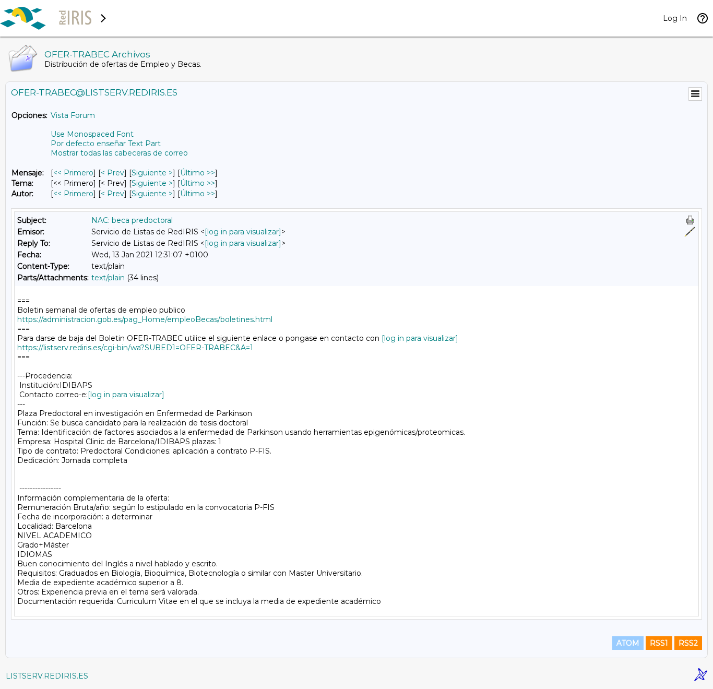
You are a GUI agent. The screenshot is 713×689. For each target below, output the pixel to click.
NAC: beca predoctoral (132, 220)
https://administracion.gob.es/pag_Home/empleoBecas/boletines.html (144, 319)
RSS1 (659, 643)
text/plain (108, 277)
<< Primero (73, 172)
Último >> (197, 172)
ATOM (627, 643)
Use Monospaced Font (92, 134)
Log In (675, 18)
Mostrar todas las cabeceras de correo (119, 153)
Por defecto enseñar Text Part (106, 143)
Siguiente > (152, 172)
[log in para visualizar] (243, 231)
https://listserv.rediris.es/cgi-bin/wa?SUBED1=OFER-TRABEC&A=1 (135, 347)
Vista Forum (73, 115)
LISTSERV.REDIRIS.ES (47, 676)
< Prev (112, 172)
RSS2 (688, 643)
